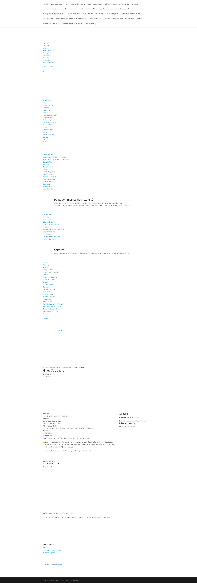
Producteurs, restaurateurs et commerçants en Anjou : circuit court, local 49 (83, 19)
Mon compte (99, 14)
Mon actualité (88, 14)
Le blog (45, 48)
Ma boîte (46, 58)
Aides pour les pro (57, 4)
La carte (60, 330)
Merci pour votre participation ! (54, 14)
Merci (95, 9)
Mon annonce (48, 60)
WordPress (76, 580)
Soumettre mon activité (133, 19)
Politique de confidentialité (130, 14)
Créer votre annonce (95, 4)
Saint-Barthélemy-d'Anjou (63, 368)
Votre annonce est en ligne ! (72, 23)
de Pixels (57, 564)
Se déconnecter (48, 62)
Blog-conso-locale (72, 4)
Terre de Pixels (105, 517)
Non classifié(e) (90, 23)
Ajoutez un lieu (48, 66)
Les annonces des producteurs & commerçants (59, 9)
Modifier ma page (74, 14)
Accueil (45, 4)
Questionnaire (118, 19)
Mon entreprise (112, 14)
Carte (83, 4)
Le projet (134, 4)
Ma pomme (47, 55)
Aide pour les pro (49, 50)
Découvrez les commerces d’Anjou (117, 4)
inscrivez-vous (79, 206)
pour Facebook (48, 19)
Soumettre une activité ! (51, 23)
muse (144, 421)
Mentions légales (85, 9)
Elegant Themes (56, 580)
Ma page (46, 53)
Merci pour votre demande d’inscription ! (114, 9)
